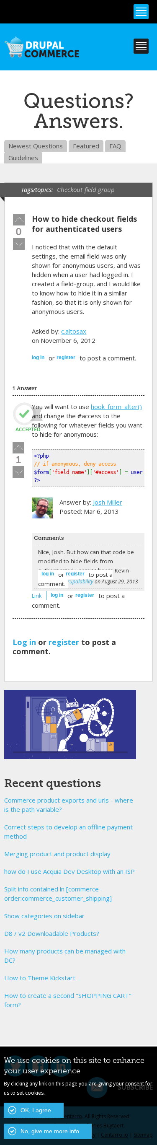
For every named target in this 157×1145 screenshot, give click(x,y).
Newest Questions (35, 146)
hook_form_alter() (116, 406)
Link (37, 595)
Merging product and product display (57, 854)
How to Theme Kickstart (39, 978)
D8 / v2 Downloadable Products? (51, 933)
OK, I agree (36, 1110)
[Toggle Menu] (141, 11)
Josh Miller (107, 502)
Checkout (69, 189)
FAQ (115, 146)
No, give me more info (50, 1131)
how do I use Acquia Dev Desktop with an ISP (69, 871)
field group (100, 189)
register (66, 357)
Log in (38, 357)
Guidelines (23, 157)
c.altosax (73, 331)
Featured (86, 146)
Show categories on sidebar (44, 916)
